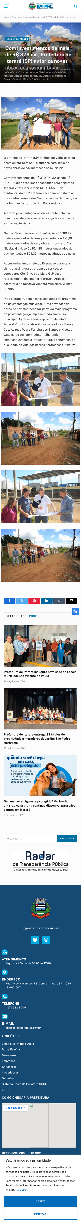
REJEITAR (40, 1214)
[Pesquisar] (75, 6)
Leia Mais (21, 1189)
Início (6, 17)
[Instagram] (46, 940)
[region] (40, 1189)
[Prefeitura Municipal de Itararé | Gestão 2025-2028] (40, 6)
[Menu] (6, 6)
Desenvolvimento (17, 39)
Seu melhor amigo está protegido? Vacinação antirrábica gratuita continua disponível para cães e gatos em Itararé (39, 805)
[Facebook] (35, 940)
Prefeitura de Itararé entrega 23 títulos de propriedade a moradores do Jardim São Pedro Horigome (37, 739)
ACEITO (40, 1201)
